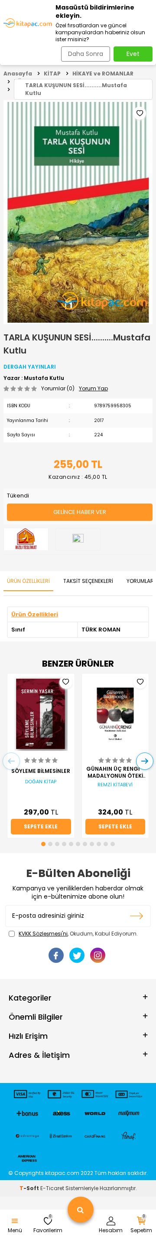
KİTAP (52, 73)
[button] (43, 844)
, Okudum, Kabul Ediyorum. (78, 933)
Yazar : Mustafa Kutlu (33, 378)
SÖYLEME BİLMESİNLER (40, 771)
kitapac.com (62, 1173)
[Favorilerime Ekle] (65, 682)
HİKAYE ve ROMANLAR (102, 73)
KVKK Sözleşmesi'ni (43, 933)
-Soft (30, 1188)
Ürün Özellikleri (28, 581)
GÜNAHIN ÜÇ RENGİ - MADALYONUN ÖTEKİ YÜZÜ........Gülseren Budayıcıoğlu (115, 772)
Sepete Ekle (41, 826)
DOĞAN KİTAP (40, 782)
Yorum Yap (93, 388)
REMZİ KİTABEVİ (115, 785)
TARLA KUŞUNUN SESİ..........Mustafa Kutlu (76, 89)
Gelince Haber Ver (79, 512)
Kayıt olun (137, 916)
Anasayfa (17, 73)
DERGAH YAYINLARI (29, 366)
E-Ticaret (52, 1188)
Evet (133, 53)
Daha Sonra (85, 53)
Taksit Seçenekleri (88, 581)
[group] (78, 212)
